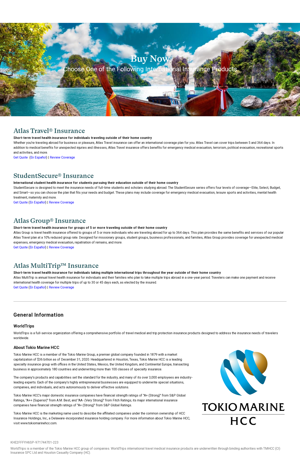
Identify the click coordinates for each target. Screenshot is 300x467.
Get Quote (20, 157)
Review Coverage (62, 157)
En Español (38, 157)
